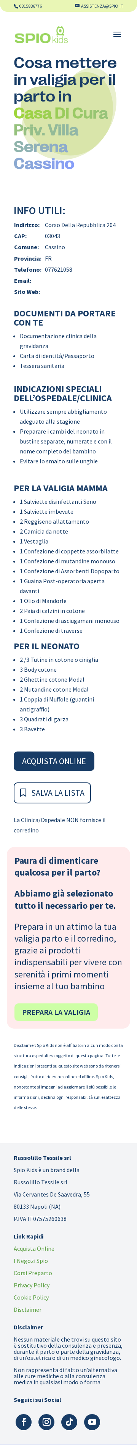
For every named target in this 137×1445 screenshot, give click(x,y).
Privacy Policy (31, 1285)
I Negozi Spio (31, 1260)
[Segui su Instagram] (46, 1422)
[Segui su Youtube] (92, 1422)
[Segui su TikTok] (69, 1422)
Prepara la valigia (56, 1012)
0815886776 (30, 6)
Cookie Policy (31, 1297)
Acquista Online (54, 761)
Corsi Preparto (33, 1273)
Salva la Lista (57, 792)
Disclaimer (27, 1309)
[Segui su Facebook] (24, 1422)
